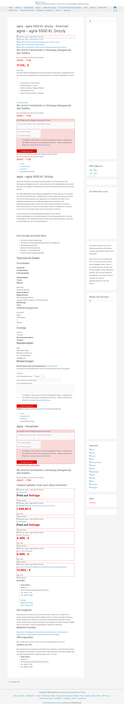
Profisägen (56, 634)
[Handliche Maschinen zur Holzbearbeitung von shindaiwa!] (93, 484)
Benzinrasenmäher (40, 632)
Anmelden (92, 503)
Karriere (58, 10)
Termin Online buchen (27, 10)
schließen (47, 120)
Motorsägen (29, 632)
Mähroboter (48, 634)
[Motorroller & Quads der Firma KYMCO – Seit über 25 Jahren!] (92, 468)
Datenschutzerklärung (43, 145)
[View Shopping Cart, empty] (115, 9)
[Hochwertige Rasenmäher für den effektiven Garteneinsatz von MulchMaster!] (94, 472)
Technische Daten (22, 103)
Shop (22, 164)
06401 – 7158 (24, 60)
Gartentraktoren (52, 632)
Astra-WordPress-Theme (77, 692)
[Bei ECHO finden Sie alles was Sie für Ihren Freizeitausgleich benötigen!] (91, 459)
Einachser (24, 169)
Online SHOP (102, 7)
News (86, 7)
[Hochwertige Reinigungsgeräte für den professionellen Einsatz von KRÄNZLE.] (92, 465)
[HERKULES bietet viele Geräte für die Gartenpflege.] (95, 462)
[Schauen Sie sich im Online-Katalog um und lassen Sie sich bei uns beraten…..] (92, 478)
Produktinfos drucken (28, 465)
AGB (22, 605)
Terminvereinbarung (95, 262)
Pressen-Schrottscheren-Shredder (70, 7)
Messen (92, 7)
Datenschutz (29, 605)
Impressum (67, 10)
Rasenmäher (21, 632)
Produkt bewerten (51, 366)
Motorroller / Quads (49, 7)
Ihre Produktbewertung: (24, 383)
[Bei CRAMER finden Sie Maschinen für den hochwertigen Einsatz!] (92, 456)
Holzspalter (40, 634)
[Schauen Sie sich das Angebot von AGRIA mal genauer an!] (91, 450)
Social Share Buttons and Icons (53, 703)
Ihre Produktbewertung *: (25, 376)
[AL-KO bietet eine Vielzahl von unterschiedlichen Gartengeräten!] (92, 453)
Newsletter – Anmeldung (45, 10)
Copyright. (54, 654)
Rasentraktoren (22, 634)
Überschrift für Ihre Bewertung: (27, 380)
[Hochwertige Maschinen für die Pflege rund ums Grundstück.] (93, 487)
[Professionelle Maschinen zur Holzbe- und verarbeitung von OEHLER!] (92, 475)
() (22, 492)
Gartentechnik (28, 7)
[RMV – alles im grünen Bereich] (91, 481)
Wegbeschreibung (26, 603)
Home (11, 7)
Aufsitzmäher (31, 634)
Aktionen (18, 7)
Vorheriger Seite (14, 682)
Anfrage (34, 495)
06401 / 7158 (28, 592)
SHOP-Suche (13, 10)
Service (38, 7)
